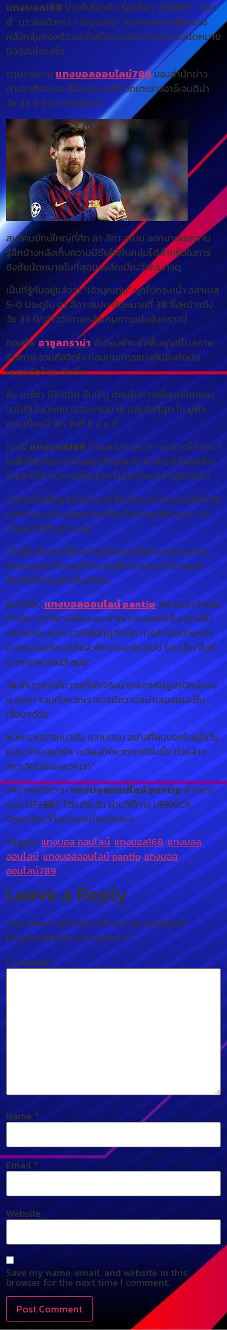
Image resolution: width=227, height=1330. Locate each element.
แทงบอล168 (138, 841)
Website (23, 1213)
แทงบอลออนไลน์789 (103, 74)
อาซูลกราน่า (64, 342)
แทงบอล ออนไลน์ (75, 841)
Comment (31, 962)
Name (22, 1116)
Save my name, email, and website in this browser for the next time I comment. (96, 1277)
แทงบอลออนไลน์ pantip (100, 604)
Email (22, 1165)
